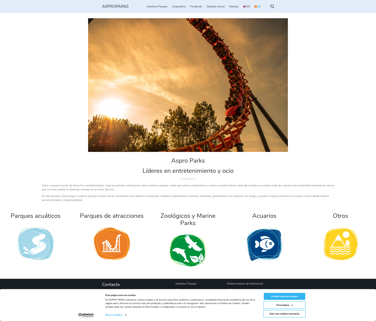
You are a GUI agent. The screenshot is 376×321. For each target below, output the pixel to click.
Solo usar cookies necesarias (284, 313)
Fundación (196, 6)
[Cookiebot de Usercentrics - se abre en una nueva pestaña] (86, 315)
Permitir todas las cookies (284, 296)
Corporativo (179, 6)
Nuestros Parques (157, 6)
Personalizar (282, 305)
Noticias (234, 6)
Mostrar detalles (113, 315)
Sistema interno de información (245, 283)
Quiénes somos (216, 6)
